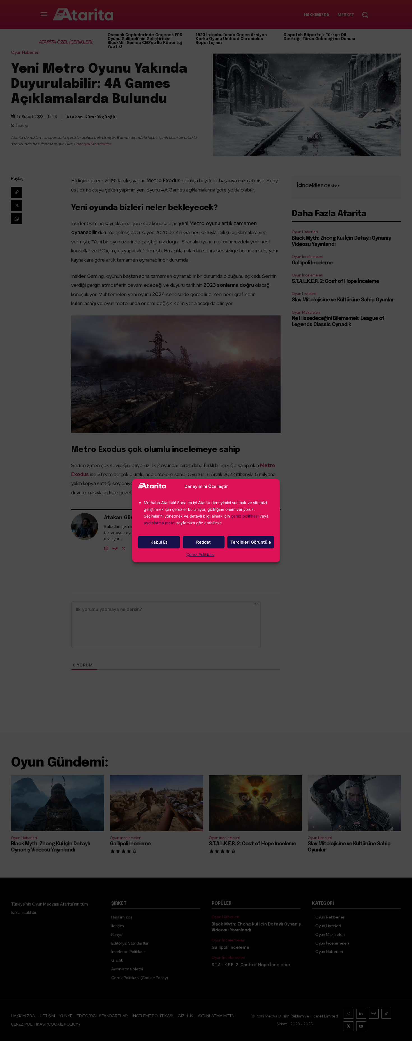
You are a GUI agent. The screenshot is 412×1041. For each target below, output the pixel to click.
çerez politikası (244, 516)
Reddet (203, 542)
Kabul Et (159, 542)
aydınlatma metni (160, 522)
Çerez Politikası (200, 554)
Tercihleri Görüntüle (250, 542)
